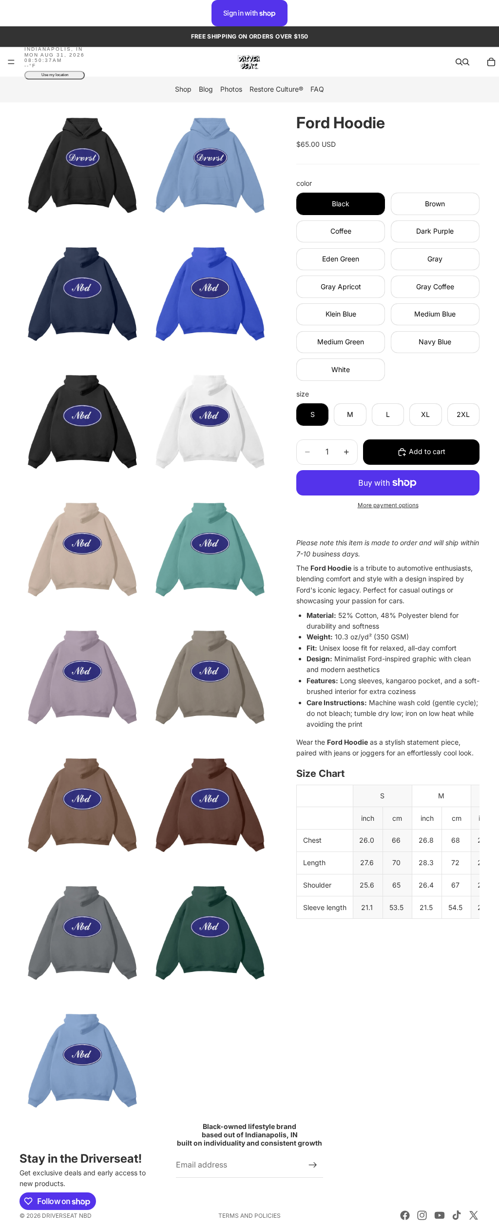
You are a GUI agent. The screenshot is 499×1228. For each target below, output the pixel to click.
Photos (231, 89)
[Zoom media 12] (210, 804)
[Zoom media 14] (210, 932)
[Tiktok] (456, 1215)
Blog (206, 89)
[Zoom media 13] (82, 932)
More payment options (388, 505)
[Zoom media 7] (82, 549)
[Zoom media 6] (210, 421)
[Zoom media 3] (82, 293)
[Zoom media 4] (210, 293)
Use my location (54, 75)
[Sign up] (313, 1164)
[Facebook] (405, 1215)
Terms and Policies (249, 1215)
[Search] (459, 62)
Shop (183, 89)
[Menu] (11, 62)
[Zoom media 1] (82, 165)
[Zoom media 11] (82, 804)
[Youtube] (439, 1215)
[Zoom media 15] (82, 1060)
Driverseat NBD (67, 1215)
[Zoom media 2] (210, 165)
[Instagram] (422, 1215)
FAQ (317, 89)
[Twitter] (474, 1215)
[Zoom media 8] (210, 549)
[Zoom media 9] (82, 676)
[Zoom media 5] (82, 421)
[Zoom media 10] (210, 676)
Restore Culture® (276, 89)
